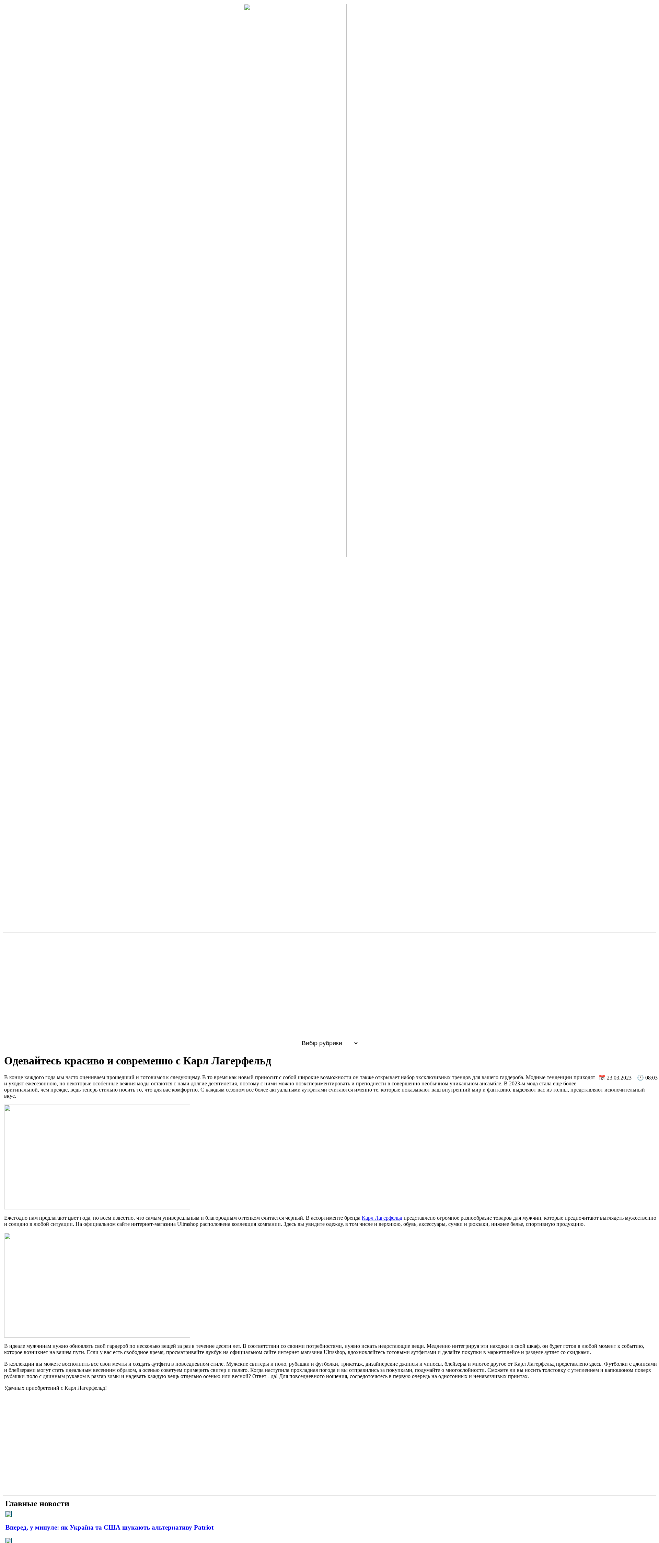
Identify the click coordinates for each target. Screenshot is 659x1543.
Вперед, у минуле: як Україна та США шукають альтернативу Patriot (109, 1527)
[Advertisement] (329, 986)
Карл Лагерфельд (382, 1218)
